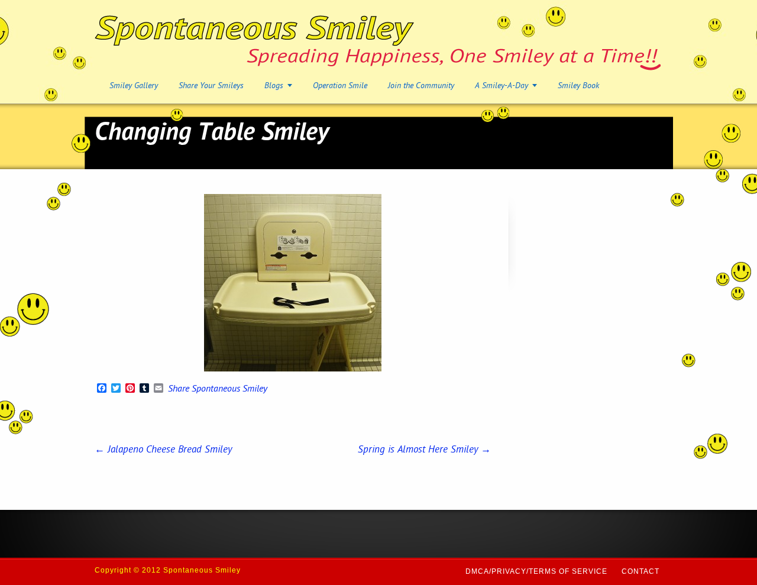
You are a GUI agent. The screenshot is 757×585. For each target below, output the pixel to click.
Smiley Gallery (133, 86)
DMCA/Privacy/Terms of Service (536, 571)
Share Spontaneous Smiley (217, 390)
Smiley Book (578, 86)
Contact (640, 571)
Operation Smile (340, 86)
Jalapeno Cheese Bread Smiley (163, 450)
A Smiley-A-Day (501, 86)
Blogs (273, 86)
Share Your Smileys (211, 86)
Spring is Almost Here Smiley (424, 450)
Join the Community (421, 86)
